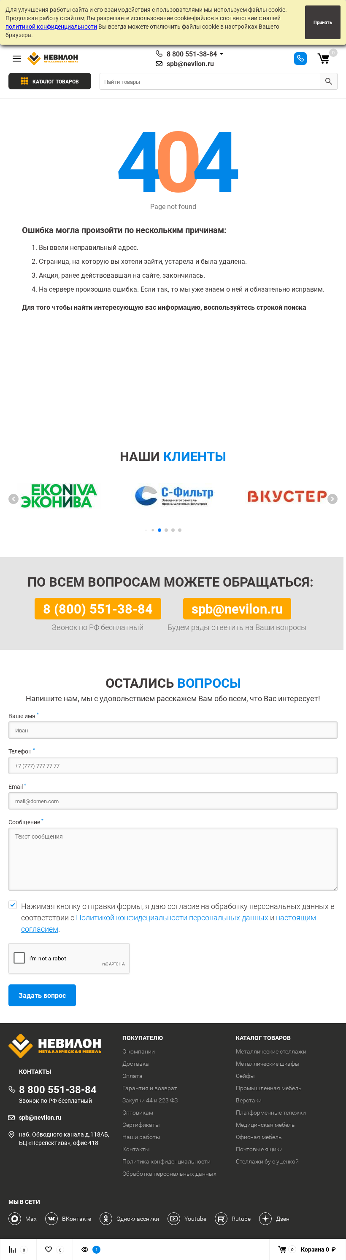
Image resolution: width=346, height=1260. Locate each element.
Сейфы (245, 1076)
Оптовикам (137, 1112)
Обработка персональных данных (169, 1174)
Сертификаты (141, 1125)
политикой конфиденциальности (51, 26)
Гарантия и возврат (149, 1088)
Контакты (136, 1149)
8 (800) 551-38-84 (98, 608)
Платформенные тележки (271, 1112)
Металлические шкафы (268, 1064)
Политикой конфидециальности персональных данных (172, 917)
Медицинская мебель (265, 1125)
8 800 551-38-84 (192, 54)
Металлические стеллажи (271, 1051)
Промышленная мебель (269, 1088)
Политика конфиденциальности (166, 1161)
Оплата (132, 1076)
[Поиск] (328, 81)
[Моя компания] (59, 1047)
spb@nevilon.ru (190, 63)
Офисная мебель (259, 1137)
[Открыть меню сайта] (16, 58)
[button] (13, 499)
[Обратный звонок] (300, 58)
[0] (323, 58)
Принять (323, 22)
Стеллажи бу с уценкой (267, 1161)
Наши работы (141, 1137)
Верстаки (249, 1100)
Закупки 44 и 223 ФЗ (150, 1100)
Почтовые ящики (259, 1149)
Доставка (135, 1064)
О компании (138, 1051)
